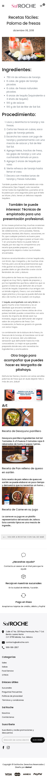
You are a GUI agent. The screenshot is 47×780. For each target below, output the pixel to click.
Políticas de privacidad (12, 696)
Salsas (5, 666)
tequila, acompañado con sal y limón (21, 302)
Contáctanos (8, 717)
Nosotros (6, 713)
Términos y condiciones (13, 700)
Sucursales (7, 688)
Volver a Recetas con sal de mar (25, 537)
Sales (4, 662)
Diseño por (23, 767)
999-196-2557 (12, 647)
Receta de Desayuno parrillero (21, 431)
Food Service (8, 671)
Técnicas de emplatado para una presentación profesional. (23, 214)
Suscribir (38, 740)
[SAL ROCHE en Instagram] (8, 748)
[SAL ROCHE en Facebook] (3, 748)
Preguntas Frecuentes (12, 692)
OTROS (5, 675)
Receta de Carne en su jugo (20, 509)
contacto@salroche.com (17, 642)
